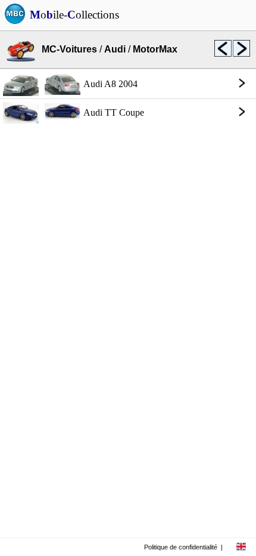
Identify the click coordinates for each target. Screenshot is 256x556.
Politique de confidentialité (180, 547)
